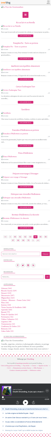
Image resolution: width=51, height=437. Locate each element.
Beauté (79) (5, 312)
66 (45, 237)
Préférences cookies (35, 370)
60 (15, 237)
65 (40, 237)
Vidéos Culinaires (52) (9, 319)
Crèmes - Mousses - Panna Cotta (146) (15, 300)
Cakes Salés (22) (7, 331)
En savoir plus (25, 36)
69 (23, 240)
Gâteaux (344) (6, 288)
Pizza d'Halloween (25, 153)
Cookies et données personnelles (19, 370)
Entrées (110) (6, 305)
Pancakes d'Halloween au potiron (25, 130)
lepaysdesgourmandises (22, 363)
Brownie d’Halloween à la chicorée (25, 214)
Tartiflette (25, 109)
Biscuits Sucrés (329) (9, 291)
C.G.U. (9, 368)
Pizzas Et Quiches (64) (9, 314)
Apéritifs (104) (6, 310)
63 (30, 237)
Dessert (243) (6, 293)
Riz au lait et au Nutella (25, 22)
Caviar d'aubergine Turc (25, 86)
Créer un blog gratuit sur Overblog (11, 366)
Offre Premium (38, 368)
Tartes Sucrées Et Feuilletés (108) (13, 307)
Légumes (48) (6, 321)
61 (20, 237)
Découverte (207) (7, 295)
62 (25, 237)
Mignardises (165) (8, 298)
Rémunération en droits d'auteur (22, 368)
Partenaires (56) (7, 317)
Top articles (26, 366)
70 (28, 240)
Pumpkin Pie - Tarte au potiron (25, 43)
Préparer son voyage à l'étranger (25, 173)
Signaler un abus (43, 366)
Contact (34, 366)
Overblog (30, 359)
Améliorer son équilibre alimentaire (25, 66)
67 (13, 240)
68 (18, 240)
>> (38, 240)
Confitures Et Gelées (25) (10, 326)
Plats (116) (5, 302)
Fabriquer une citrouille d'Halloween (25, 194)
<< (5, 237)
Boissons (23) (6, 329)
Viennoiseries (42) (8, 324)
